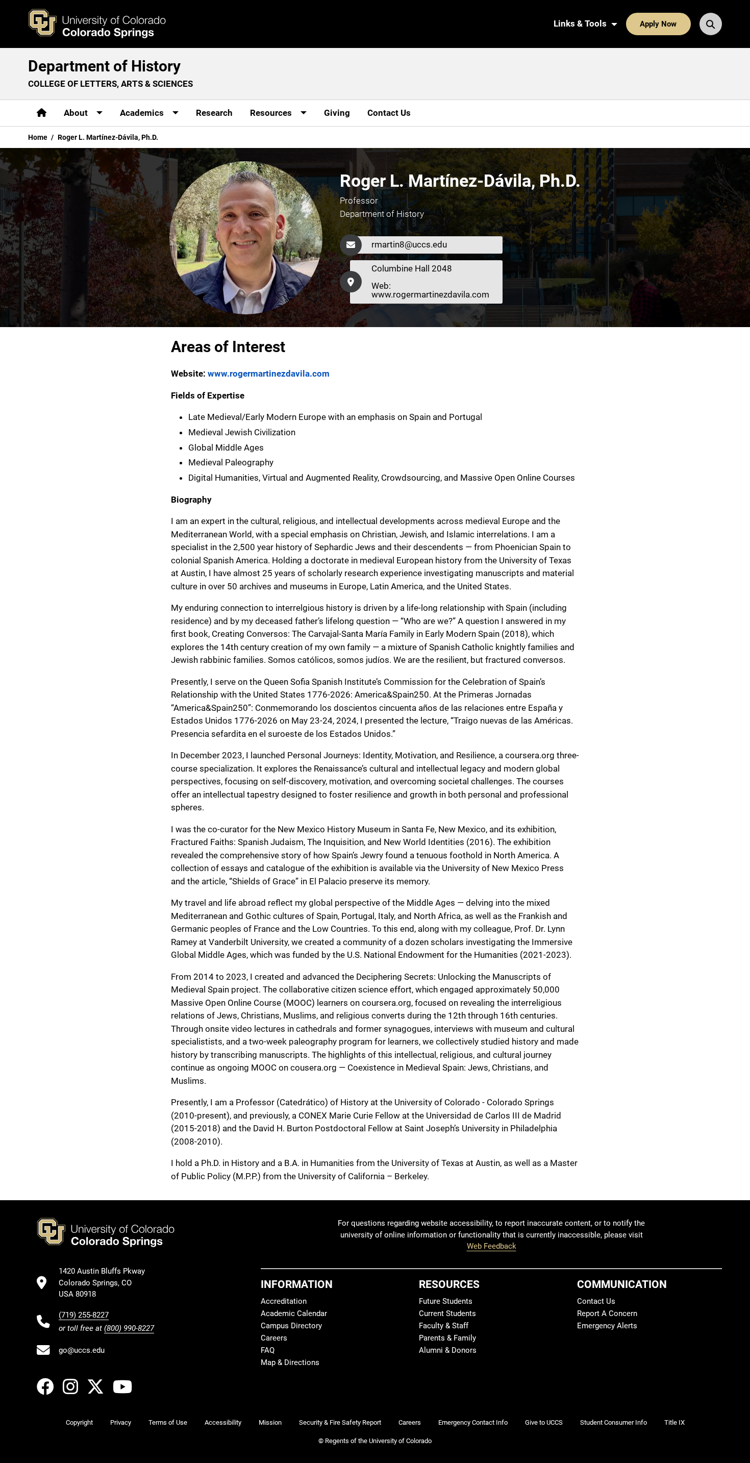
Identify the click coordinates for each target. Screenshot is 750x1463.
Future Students (445, 1301)
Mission (270, 1422)
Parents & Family (447, 1338)
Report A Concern (607, 1313)
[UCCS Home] (104, 24)
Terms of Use (167, 1422)
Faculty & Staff (443, 1325)
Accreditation (284, 1301)
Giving (337, 113)
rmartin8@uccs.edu (409, 244)
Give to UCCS (544, 1422)
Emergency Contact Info (473, 1422)
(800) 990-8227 (129, 1328)
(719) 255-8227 (84, 1315)
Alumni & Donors (448, 1350)
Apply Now (658, 24)
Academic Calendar (294, 1313)
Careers (274, 1338)
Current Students (447, 1313)
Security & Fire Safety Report (340, 1422)
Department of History (104, 66)
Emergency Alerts (607, 1325)
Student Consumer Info (613, 1422)
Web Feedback (491, 1246)
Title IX (674, 1422)
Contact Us (389, 113)
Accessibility (223, 1422)
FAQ (267, 1350)
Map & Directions (290, 1362)
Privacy (120, 1422)
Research (214, 113)
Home (37, 137)
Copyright (79, 1422)
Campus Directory (291, 1325)
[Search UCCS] (710, 24)
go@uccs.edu (82, 1350)
